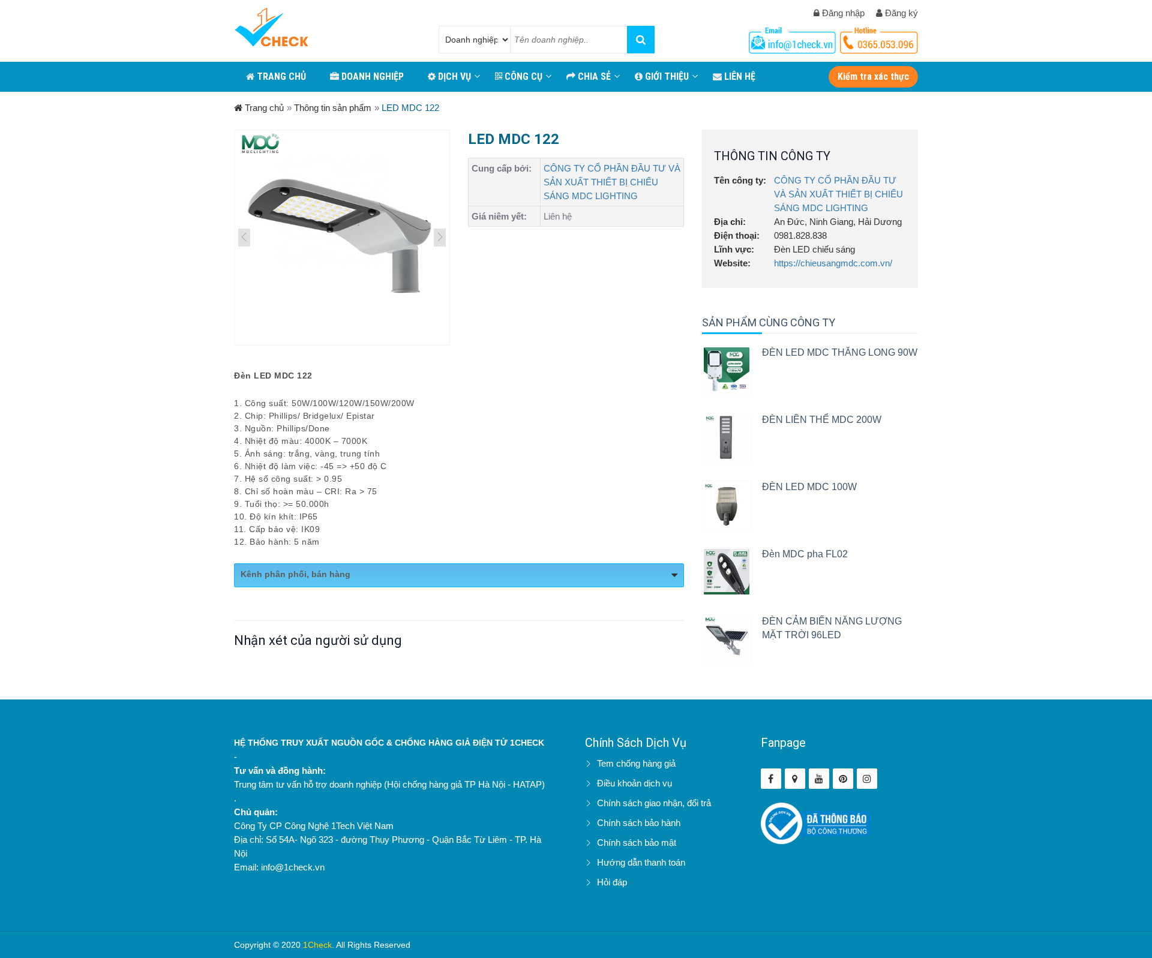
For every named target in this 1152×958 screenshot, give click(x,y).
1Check (317, 945)
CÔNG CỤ (522, 76)
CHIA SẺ (593, 76)
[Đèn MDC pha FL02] (726, 571)
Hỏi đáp (612, 882)
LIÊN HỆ (738, 76)
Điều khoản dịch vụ (634, 783)
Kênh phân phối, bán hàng (295, 574)
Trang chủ (263, 108)
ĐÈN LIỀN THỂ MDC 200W (821, 420)
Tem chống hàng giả (636, 763)
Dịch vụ (453, 76)
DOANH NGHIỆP (371, 76)
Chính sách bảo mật (636, 842)
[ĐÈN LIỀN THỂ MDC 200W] (726, 437)
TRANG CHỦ (280, 76)
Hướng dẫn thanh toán (641, 862)
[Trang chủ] (271, 28)
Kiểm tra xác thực (873, 76)
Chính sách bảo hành (638, 823)
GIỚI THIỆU (666, 76)
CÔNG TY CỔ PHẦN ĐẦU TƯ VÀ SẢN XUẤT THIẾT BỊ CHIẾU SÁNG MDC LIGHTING (612, 182)
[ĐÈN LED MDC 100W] (726, 504)
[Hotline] (793, 38)
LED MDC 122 (410, 108)
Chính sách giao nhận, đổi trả (654, 803)
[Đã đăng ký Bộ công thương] (816, 823)
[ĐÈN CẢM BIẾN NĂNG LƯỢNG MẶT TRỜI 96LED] (726, 638)
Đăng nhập (842, 13)
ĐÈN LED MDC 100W (809, 487)
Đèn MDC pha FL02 (805, 554)
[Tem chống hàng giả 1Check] (795, 778)
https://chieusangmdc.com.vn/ (833, 263)
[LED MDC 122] (342, 237)
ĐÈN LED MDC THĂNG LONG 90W (839, 352)
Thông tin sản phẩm (332, 108)
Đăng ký (900, 13)
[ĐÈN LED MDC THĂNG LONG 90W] (726, 370)
